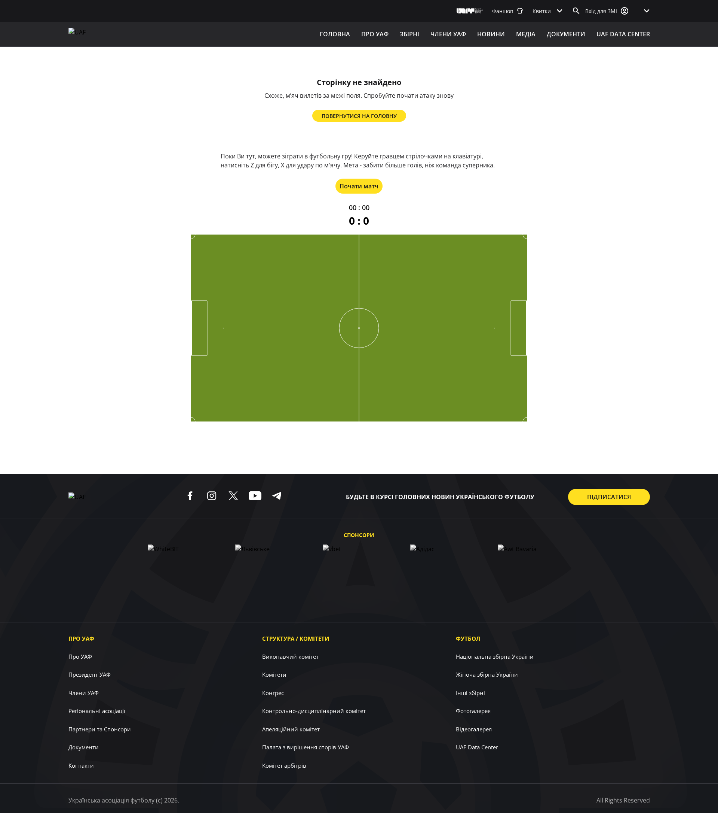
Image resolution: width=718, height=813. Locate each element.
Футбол (468, 638)
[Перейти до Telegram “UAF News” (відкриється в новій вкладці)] (276, 495)
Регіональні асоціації (96, 711)
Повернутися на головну (359, 115)
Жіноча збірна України (487, 674)
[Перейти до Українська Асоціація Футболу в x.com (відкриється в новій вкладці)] (233, 495)
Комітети (274, 674)
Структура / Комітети (295, 638)
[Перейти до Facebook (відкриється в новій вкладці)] (190, 495)
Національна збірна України (495, 656)
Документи (566, 34)
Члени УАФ (448, 34)
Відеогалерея (474, 729)
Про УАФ (81, 638)
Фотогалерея (473, 711)
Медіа (526, 34)
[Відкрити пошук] (576, 10)
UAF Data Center (623, 34)
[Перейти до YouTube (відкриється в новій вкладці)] (255, 495)
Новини (491, 34)
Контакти (81, 765)
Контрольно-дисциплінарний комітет (314, 711)
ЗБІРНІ (409, 34)
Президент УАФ (89, 674)
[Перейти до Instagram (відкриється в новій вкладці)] (211, 495)
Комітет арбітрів (284, 765)
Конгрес (273, 693)
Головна (335, 34)
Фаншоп (502, 11)
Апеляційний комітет (291, 729)
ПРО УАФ (375, 34)
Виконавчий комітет (290, 656)
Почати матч (359, 186)
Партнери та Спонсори (99, 729)
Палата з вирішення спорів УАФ (305, 747)
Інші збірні (470, 693)
